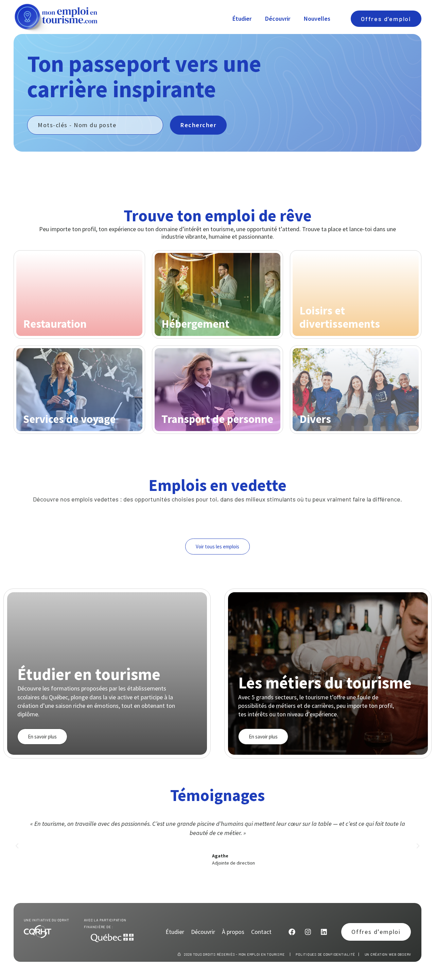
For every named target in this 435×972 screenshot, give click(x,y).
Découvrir (277, 18)
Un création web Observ (388, 954)
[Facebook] (292, 932)
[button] (17, 845)
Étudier (241, 18)
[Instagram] (308, 932)
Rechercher (198, 125)
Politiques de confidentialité (325, 954)
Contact (261, 932)
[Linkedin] (324, 932)
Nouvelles (317, 18)
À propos (233, 932)
